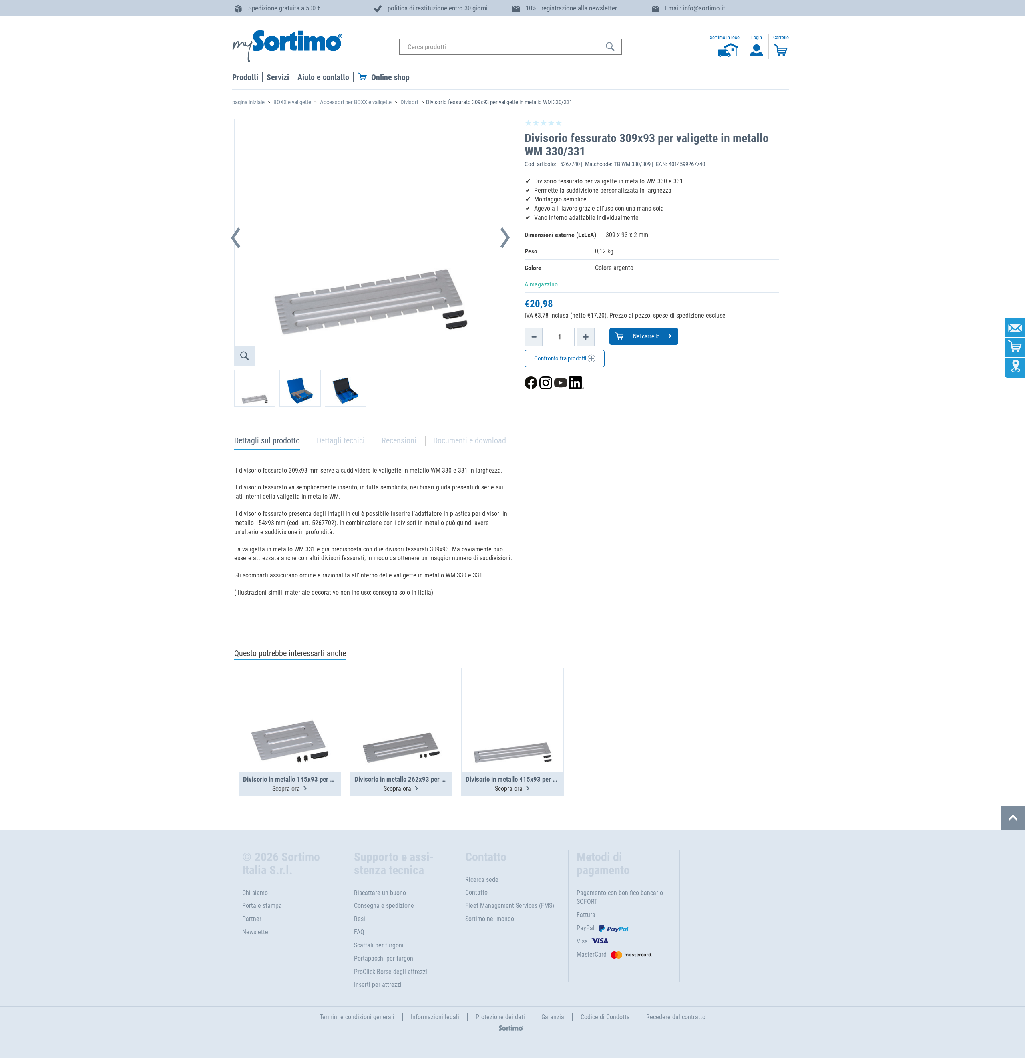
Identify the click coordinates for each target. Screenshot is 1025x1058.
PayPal (586, 928)
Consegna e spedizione (384, 905)
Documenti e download (469, 440)
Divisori (409, 102)
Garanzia (552, 1017)
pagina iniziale (248, 102)
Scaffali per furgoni (379, 945)
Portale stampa (262, 905)
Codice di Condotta (605, 1017)
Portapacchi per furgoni (384, 958)
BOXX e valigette (292, 102)
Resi (359, 919)
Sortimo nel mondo (489, 919)
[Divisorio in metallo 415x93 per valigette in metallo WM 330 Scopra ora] (512, 700)
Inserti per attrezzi (378, 984)
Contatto (476, 892)
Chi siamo (255, 893)
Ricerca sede (481, 879)
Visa (582, 941)
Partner (251, 919)
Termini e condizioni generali (357, 1017)
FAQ (359, 932)
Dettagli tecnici (341, 440)
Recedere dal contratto (675, 1017)
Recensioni (399, 440)
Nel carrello (646, 336)
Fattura (586, 915)
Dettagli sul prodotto (267, 442)
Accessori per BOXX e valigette (356, 102)
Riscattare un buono (380, 893)
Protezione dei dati (500, 1017)
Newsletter (256, 932)
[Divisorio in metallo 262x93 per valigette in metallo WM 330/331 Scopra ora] (401, 700)
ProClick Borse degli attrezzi (390, 972)
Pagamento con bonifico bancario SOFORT (620, 897)
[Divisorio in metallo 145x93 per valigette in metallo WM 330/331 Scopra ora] (290, 700)
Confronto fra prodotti (560, 358)
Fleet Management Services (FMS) (509, 905)
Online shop (390, 77)
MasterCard (592, 954)
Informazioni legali (435, 1017)
